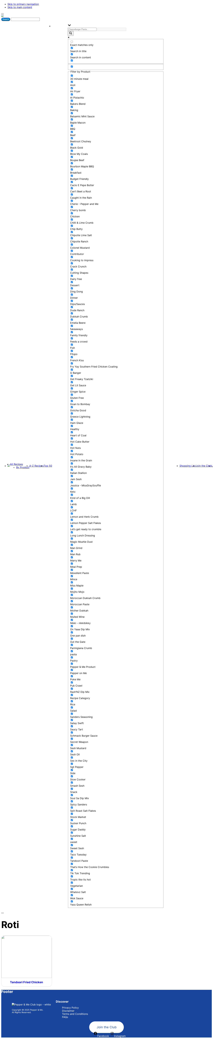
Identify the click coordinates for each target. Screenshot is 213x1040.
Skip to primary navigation (23, 4)
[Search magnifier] (71, 33)
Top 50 (48, 465)
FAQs (65, 1017)
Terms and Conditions (75, 1013)
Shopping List (187, 465)
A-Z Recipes (36, 465)
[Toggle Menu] (2, 13)
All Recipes (16, 464)
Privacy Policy (70, 1007)
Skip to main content (19, 7)
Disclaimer (68, 1010)
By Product (22, 467)
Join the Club (203, 465)
